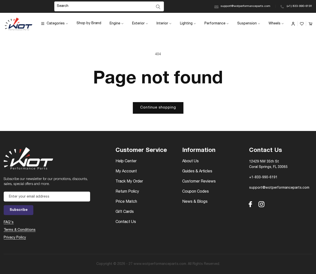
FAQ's (9, 222)
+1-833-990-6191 (263, 177)
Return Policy (127, 192)
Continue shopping (158, 108)
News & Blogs (195, 202)
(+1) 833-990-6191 (299, 6)
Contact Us (126, 222)
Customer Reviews (199, 182)
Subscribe (19, 210)
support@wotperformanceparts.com (245, 6)
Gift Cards (125, 212)
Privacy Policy (15, 237)
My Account (126, 172)
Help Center (126, 162)
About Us (190, 162)
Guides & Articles (197, 172)
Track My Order (129, 182)
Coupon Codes (195, 192)
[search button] (158, 6)
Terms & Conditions (20, 230)
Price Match (126, 202)
